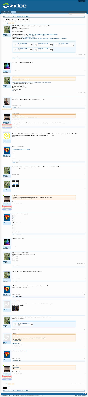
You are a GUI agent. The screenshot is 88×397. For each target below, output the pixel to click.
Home (5, 11)
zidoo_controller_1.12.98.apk (22, 43)
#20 (84, 373)
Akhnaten (5, 71)
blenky (17, 360)
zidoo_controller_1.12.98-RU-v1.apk (24, 323)
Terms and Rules (78, 395)
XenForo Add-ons (24, 395)
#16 (84, 312)
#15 (84, 294)
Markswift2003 (6, 122)
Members (18, 11)
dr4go (18, 296)
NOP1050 (14, 234)
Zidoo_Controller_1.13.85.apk (22, 48)
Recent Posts (11, 13)
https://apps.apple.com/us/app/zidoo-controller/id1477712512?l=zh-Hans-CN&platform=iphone (31, 82)
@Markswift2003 (15, 301)
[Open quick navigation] (84, 16)
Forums (13, 11)
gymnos (14, 162)
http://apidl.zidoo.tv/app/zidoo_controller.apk (37, 35)
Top (83, 393)
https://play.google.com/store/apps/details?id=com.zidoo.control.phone (43, 34)
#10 (84, 203)
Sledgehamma (15, 58)
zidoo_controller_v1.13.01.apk (43, 43)
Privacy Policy (84, 395)
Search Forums (5, 13)
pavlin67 (5, 34)
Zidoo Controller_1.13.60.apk (63, 43)
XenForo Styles (30, 395)
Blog (9, 11)
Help (79, 393)
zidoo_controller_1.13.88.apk (43, 48)
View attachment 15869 (17, 340)
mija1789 (5, 141)
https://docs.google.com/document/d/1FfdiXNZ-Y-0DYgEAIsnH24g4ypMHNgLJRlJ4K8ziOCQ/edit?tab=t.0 (44, 38)
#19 (84, 358)
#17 (84, 329)
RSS (85, 393)
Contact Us (76, 393)
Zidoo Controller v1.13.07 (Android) (19, 351)
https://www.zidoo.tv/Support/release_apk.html (25, 37)
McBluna (5, 155)
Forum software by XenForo (11, 395)
